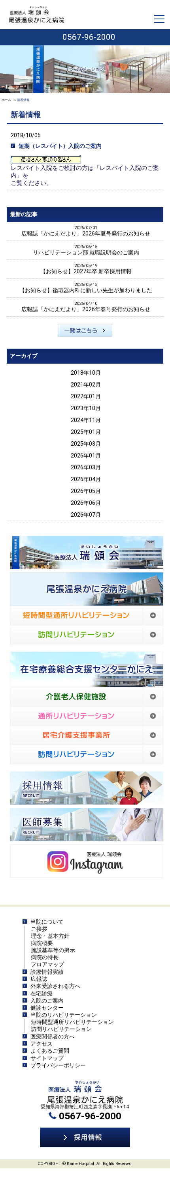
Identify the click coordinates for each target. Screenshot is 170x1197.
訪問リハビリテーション (61, 1029)
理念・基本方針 (50, 936)
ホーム (6, 100)
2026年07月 (86, 515)
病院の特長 (45, 957)
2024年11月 (86, 420)
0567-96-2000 (88, 37)
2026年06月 (86, 503)
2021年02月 (86, 384)
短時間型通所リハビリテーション (72, 1022)
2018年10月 (86, 373)
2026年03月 (86, 467)
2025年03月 (86, 444)
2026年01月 (86, 455)
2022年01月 (86, 396)
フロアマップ (47, 964)
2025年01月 (86, 432)
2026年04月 (86, 479)
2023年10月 (86, 408)
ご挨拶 (39, 929)
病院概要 (42, 943)
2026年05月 (86, 491)
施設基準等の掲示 (53, 950)
